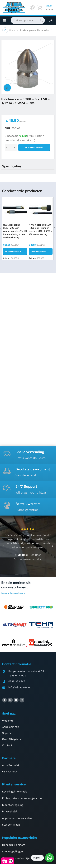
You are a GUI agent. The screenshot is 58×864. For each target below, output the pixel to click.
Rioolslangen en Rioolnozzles (35, 30)
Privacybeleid (10, 811)
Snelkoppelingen (12, 851)
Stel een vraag (11, 824)
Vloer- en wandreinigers (17, 858)
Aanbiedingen (10, 726)
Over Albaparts (11, 739)
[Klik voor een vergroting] (7, 87)
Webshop (8, 720)
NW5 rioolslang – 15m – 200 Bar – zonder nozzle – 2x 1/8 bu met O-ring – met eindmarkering (15, 231)
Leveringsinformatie (14, 791)
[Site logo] (13, 7)
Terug (5, 30)
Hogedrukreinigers (13, 844)
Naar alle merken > (13, 593)
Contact (7, 745)
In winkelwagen (34, 147)
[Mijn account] (51, 20)
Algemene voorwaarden (17, 818)
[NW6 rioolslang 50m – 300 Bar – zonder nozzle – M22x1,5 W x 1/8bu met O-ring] (41, 210)
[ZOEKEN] (41, 20)
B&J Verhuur (9, 771)
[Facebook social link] (4, 700)
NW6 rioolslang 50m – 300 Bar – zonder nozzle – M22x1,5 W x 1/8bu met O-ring (40, 229)
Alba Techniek (10, 765)
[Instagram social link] (10, 700)
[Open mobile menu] (4, 20)
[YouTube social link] (16, 700)
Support (7, 733)
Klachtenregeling (12, 804)
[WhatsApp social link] (21, 700)
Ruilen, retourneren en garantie (22, 798)
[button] (15, 251)
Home (12, 30)
